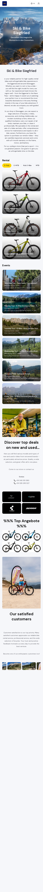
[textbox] (21, 41)
